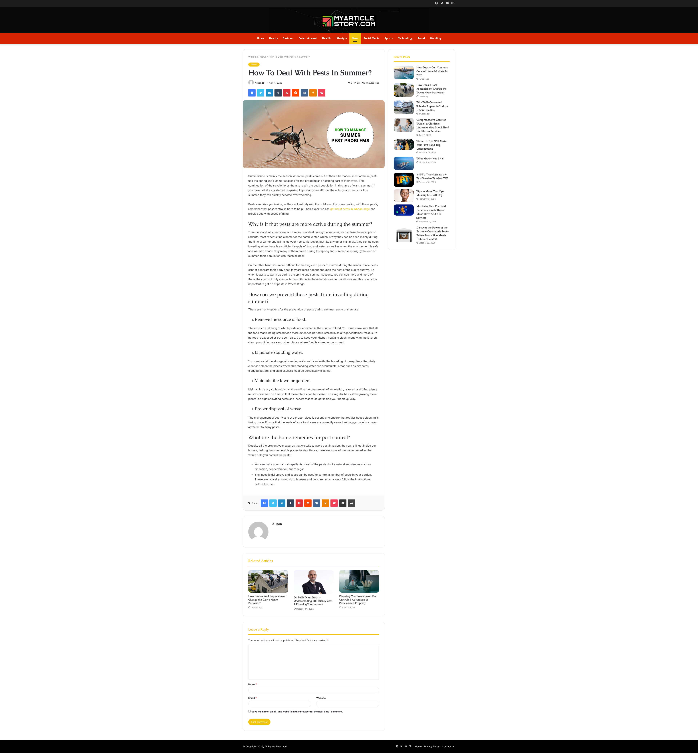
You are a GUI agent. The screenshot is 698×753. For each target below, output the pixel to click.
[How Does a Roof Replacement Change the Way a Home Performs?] (268, 581)
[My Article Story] (349, 21)
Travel (421, 38)
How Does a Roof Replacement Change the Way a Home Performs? (267, 600)
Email (252, 697)
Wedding (435, 38)
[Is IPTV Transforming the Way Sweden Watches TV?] (404, 180)
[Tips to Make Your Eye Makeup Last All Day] (404, 195)
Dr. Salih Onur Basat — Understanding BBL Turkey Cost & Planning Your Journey (313, 601)
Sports (388, 38)
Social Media (371, 38)
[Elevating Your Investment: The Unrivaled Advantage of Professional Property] (359, 581)
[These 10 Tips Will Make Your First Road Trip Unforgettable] (404, 144)
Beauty (273, 38)
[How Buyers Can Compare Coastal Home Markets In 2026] (404, 72)
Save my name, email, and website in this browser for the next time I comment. (297, 711)
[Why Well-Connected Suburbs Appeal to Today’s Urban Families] (404, 107)
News (355, 38)
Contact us (448, 746)
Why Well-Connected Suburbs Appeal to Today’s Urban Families (432, 106)
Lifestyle (341, 38)
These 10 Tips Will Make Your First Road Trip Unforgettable (431, 144)
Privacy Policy (432, 746)
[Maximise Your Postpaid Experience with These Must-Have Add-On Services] (404, 210)
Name (252, 684)
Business (288, 38)
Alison (258, 82)
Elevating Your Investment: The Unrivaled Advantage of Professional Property (357, 600)
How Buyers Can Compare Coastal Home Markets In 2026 (432, 71)
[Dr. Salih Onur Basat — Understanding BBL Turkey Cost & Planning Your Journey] (314, 582)
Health (326, 38)
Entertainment (308, 38)
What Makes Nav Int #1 (430, 158)
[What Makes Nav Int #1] (404, 163)
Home (260, 38)
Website (321, 697)
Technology (405, 38)
